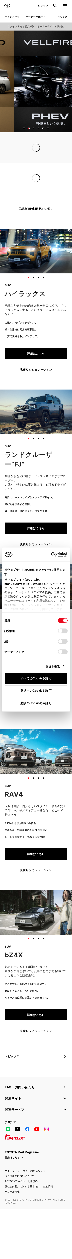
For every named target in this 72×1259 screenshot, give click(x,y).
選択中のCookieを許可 (35, 690)
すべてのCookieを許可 (35, 678)
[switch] (63, 630)
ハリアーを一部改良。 (19, 194)
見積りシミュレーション (36, 386)
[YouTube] (37, 1145)
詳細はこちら (36, 370)
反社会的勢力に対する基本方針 (22, 1202)
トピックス (61, 16)
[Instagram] (46, 1145)
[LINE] (8, 1145)
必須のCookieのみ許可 (35, 703)
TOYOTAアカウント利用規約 (21, 1197)
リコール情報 (12, 1208)
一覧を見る (57, 164)
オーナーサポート (36, 16)
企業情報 (48, 1202)
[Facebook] (27, 1145)
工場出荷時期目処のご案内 (36, 225)
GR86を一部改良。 (17, 187)
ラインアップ (12, 16)
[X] (17, 1145)
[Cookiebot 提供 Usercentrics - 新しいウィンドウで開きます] (49, 554)
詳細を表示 (53, 666)
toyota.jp (32, 579)
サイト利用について (34, 1187)
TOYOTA (7, 6)
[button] (24, 128)
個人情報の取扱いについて (20, 1192)
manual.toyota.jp (16, 583)
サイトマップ (12, 1187)
